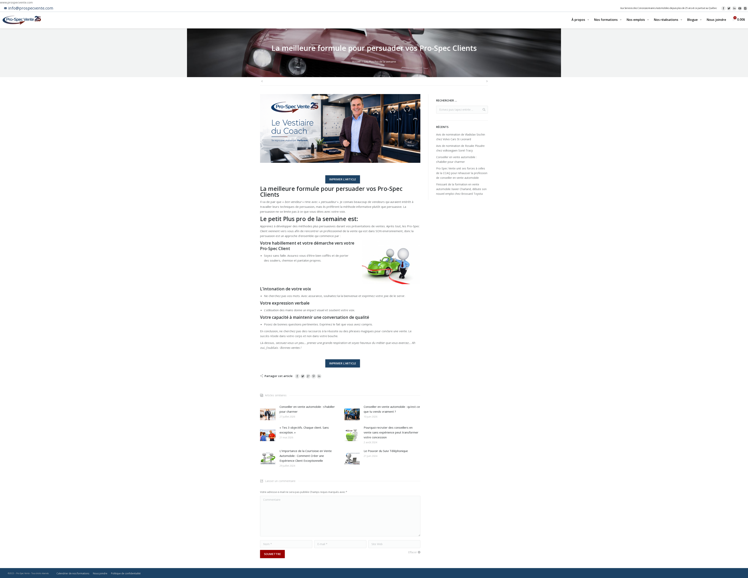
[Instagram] (745, 8)
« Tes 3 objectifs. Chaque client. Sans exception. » (304, 430)
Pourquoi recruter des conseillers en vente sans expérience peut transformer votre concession (391, 432)
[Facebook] (723, 8)
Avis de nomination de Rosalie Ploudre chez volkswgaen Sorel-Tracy (460, 148)
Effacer (412, 552)
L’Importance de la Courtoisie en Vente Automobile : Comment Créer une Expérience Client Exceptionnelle (306, 456)
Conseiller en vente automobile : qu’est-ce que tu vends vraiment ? (392, 409)
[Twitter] (729, 8)
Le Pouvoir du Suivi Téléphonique (386, 451)
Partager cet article (279, 376)
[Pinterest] (313, 376)
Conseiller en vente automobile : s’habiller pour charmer (307, 409)
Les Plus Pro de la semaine (380, 61)
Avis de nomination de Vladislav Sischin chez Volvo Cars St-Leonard (460, 137)
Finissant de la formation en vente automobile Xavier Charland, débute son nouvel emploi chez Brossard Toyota (461, 189)
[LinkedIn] (734, 8)
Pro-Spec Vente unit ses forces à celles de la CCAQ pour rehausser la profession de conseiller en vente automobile (461, 173)
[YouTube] (739, 8)
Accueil (356, 61)
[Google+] (308, 376)
